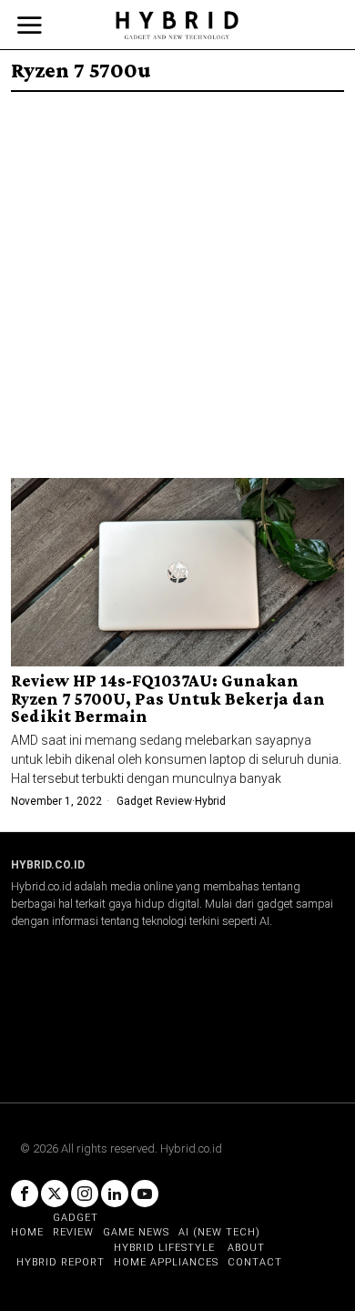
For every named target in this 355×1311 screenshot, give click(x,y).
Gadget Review (154, 801)
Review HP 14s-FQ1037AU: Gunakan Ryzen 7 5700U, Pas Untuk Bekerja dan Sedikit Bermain (168, 699)
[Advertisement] (177, 278)
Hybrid (210, 801)
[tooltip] (24, 1193)
